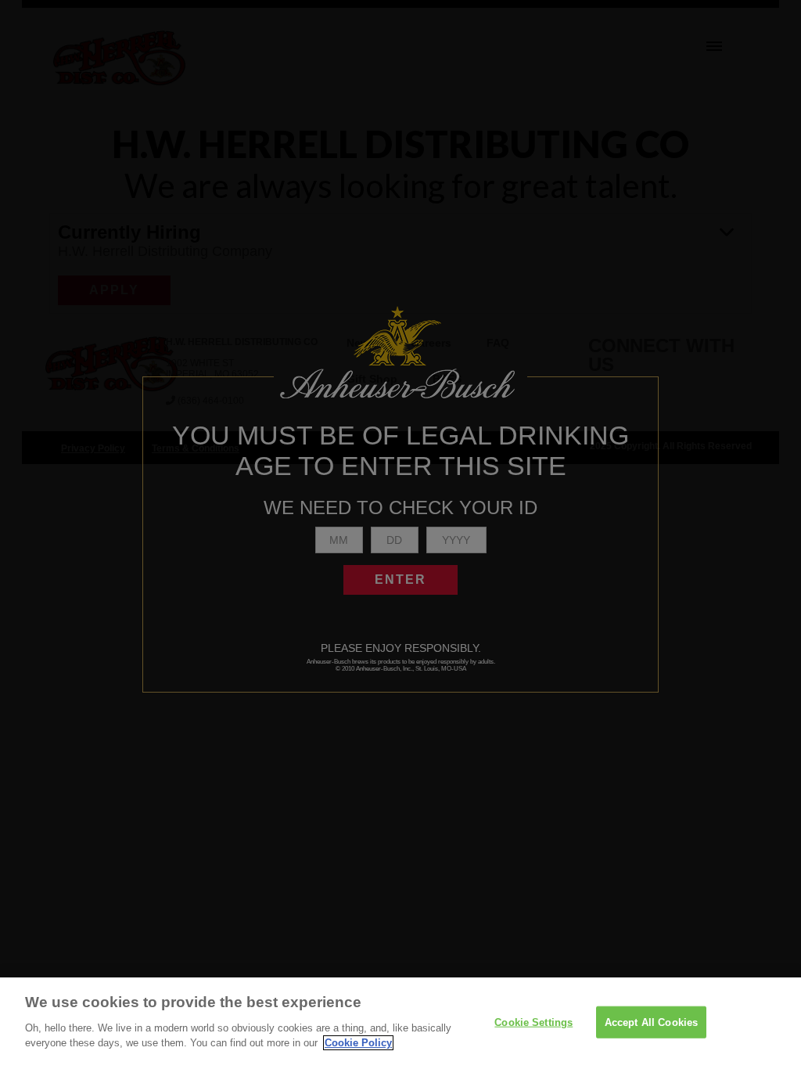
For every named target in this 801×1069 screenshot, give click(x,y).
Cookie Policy (358, 1043)
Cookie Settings (533, 1022)
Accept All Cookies (651, 1022)
